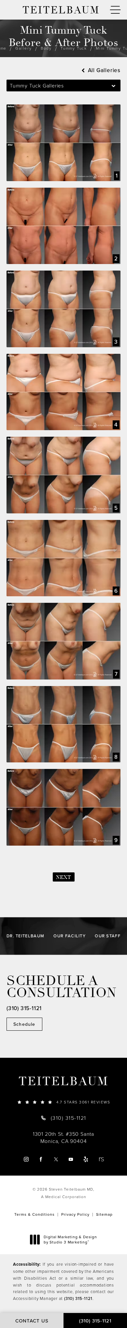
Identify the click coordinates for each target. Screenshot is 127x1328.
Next (63, 877)
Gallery (23, 48)
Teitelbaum (63, 1081)
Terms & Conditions (34, 1214)
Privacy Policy (75, 1214)
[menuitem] (26, 1159)
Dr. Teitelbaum (25, 936)
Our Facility (69, 936)
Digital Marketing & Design (70, 1239)
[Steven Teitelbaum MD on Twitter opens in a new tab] (56, 1159)
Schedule (24, 1024)
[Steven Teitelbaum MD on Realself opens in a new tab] (101, 1159)
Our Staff (107, 936)
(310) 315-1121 (78, 1298)
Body (46, 48)
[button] (115, 10)
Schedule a (62, 987)
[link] (63, 1102)
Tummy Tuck (74, 48)
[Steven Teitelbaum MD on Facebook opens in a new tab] (41, 1159)
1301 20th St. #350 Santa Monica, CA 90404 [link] (63, 1137)
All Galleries (103, 70)
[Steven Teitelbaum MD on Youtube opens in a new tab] (71, 1159)
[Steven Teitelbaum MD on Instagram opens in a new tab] (26, 1159)
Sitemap (104, 1214)
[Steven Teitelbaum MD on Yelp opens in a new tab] (86, 1159)
